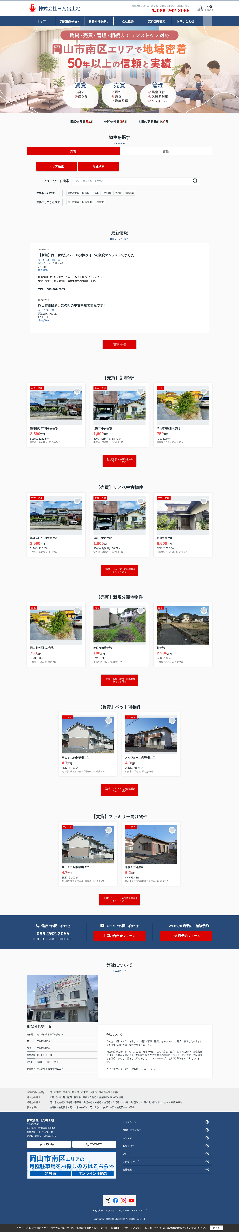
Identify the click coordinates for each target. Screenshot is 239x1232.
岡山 (72, 1107)
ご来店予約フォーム (186, 936)
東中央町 (81, 1107)
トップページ (129, 1122)
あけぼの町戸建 (46, 310)
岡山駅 (85, 193)
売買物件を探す (70, 21)
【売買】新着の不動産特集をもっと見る (119, 460)
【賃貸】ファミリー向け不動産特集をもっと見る (119, 899)
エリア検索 (56, 166)
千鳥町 (93, 1097)
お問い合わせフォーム (119, 936)
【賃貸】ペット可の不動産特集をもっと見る (119, 570)
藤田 (70, 1097)
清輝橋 (53, 1107)
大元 (90, 1107)
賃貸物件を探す (99, 21)
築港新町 (103, 1097)
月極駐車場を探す (132, 1129)
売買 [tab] (73, 151)
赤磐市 (100, 202)
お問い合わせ (185, 21)
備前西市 (63, 1107)
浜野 (52, 1097)
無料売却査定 (157, 21)
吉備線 (116, 1102)
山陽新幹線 (136, 1102)
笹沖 (121, 1097)
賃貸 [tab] (166, 151)
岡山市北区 (88, 202)
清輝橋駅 (129, 193)
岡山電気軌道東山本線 (155, 1102)
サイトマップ (140, 1210)
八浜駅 (95, 193)
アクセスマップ (131, 1161)
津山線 (125, 1102)
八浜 (112, 1107)
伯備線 (107, 1102)
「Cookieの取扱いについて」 (174, 1228)
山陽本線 (88, 1102)
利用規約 (99, 1210)
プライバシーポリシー (118, 1210)
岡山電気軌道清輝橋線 (61, 1102)
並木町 (113, 1097)
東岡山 (131, 1107)
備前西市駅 (73, 193)
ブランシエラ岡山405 (49, 260)
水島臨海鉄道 (175, 1102)
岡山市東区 (82, 1092)
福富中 (77, 1097)
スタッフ (127, 1137)
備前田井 (121, 1107)
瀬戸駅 (118, 193)
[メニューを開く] (207, 21)
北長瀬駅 (107, 193)
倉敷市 (93, 1092)
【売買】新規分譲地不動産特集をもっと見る (119, 680)
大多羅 (104, 1107)
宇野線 (78, 1102)
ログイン (200, 10)
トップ (41, 21)
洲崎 (58, 1097)
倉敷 (96, 1107)
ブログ (126, 1153)
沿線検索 (98, 166)
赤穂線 (98, 1102)
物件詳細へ (44, 270)
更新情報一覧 (119, 344)
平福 (85, 1097)
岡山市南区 (73, 202)
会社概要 (128, 21)
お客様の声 (128, 1145)
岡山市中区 (104, 1092)
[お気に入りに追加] (77, 391)
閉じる (216, 1227)
